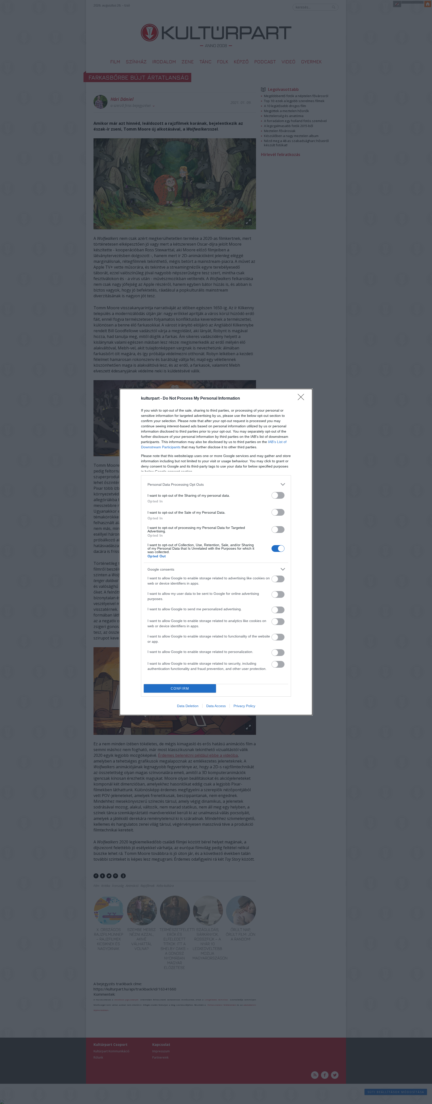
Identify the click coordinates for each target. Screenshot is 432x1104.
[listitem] (216, 484)
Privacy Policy (244, 706)
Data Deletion (187, 706)
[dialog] (216, 552)
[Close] (302, 398)
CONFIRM (180, 688)
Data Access (216, 706)
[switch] (278, 495)
